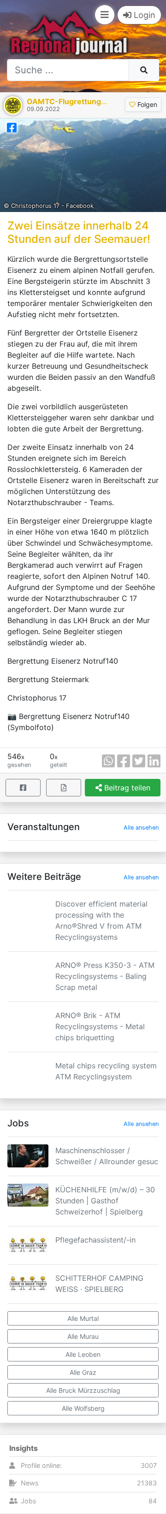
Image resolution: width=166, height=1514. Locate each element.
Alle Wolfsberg (83, 1408)
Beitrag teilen (126, 787)
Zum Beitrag (83, 938)
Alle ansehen (141, 827)
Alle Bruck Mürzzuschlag (83, 1390)
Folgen (146, 104)
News (30, 1483)
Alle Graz (83, 1372)
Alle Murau (83, 1336)
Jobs (28, 1501)
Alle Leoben (83, 1354)
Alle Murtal (83, 1318)
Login (143, 15)
